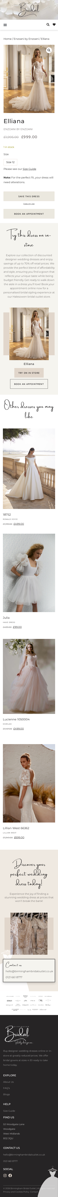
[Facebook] (10, 1175)
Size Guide (29, 169)
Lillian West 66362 (16, 828)
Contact (34, 1192)
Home (8, 38)
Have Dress (9, 622)
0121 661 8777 (14, 977)
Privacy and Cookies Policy (16, 1192)
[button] (5, 24)
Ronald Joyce (10, 519)
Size (6, 154)
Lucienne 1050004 (16, 719)
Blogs (6, 1094)
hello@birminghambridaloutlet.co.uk (29, 971)
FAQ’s (6, 1088)
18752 (7, 514)
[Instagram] (5, 1175)
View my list (28, 204)
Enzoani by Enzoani (26, 38)
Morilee (7, 724)
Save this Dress (29, 196)
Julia (6, 618)
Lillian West (9, 833)
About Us (8, 1081)
